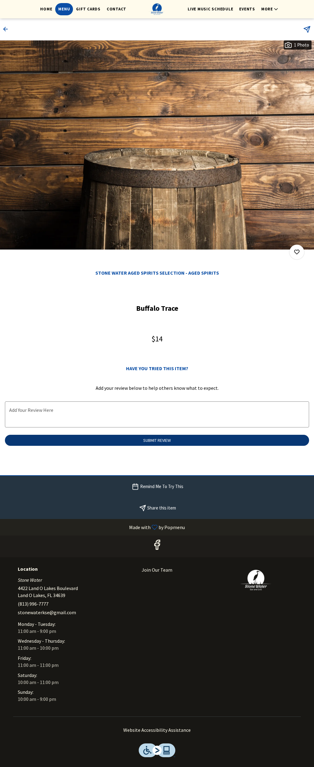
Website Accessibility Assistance (157, 730)
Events (247, 9)
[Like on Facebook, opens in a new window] (157, 546)
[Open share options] (307, 29)
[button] (270, 9)
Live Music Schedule (210, 9)
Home (46, 9)
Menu (64, 9)
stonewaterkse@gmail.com (47, 612)
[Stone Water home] (157, 9)
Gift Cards (88, 9)
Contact (116, 9)
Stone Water (256, 580)
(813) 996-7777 (33, 604)
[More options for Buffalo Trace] (296, 252)
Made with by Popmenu (95, 527)
